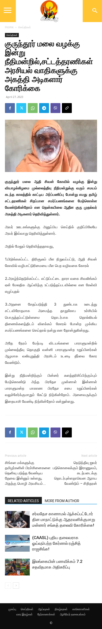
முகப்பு (12, 609)
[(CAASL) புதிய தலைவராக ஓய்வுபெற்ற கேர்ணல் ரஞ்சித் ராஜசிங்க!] (17, 543)
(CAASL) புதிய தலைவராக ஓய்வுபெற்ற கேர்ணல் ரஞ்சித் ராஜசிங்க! (56, 543)
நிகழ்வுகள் (61, 609)
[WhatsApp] (33, 108)
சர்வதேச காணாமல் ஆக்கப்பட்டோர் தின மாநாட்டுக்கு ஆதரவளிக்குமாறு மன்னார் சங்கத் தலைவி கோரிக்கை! (63, 519)
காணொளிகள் (81, 609)
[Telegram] (44, 108)
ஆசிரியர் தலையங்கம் (73, 614)
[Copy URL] (67, 108)
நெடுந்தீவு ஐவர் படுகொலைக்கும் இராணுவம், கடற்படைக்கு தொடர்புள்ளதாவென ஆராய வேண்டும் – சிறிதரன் (75, 473)
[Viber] (55, 108)
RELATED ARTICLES (23, 501)
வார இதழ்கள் (24, 614)
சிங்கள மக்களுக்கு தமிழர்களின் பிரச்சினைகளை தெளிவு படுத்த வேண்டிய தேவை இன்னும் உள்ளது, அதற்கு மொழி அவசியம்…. (28, 473)
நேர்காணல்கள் (46, 614)
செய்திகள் (24, 27)
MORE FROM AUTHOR (62, 501)
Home (9, 27)
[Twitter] (21, 108)
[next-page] (16, 585)
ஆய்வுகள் (44, 609)
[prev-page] (8, 585)
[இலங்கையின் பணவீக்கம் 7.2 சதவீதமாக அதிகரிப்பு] (17, 567)
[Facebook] (10, 108)
